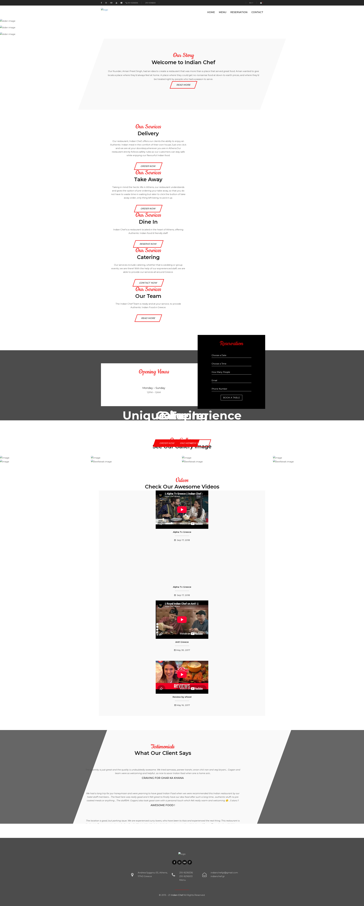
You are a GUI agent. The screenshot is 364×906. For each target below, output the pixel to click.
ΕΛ (250, 7)
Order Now (167, 443)
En (250, 3)
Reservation (238, 12)
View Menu (197, 443)
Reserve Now (148, 244)
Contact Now (148, 282)
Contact (257, 12)
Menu (222, 12)
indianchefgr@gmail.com (224, 872)
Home (211, 12)
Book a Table (231, 397)
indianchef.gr (218, 876)
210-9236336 (132, 3)
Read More (183, 84)
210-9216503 (150, 3)
